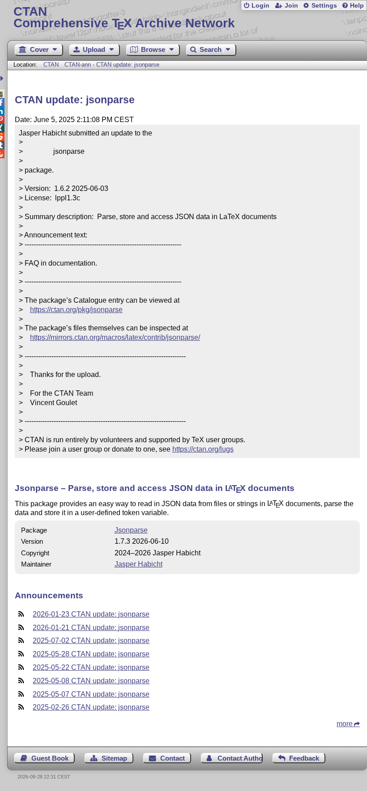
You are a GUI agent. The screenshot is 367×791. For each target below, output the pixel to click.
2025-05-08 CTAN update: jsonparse (91, 681)
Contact (172, 758)
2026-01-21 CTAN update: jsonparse (91, 627)
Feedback (304, 758)
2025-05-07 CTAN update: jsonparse (91, 694)
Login (260, 5)
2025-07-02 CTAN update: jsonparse (91, 640)
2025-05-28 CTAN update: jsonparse (91, 654)
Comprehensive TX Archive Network (124, 18)
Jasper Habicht (138, 564)
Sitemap (114, 758)
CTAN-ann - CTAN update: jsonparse (111, 64)
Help (357, 5)
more (345, 724)
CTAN (51, 64)
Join (291, 5)
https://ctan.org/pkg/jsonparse (76, 309)
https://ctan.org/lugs (203, 449)
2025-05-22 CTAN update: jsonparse (91, 667)
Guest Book (49, 758)
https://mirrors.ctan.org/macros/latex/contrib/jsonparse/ (115, 337)
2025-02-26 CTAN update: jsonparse (91, 707)
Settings (324, 5)
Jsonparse (131, 530)
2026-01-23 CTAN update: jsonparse (91, 614)
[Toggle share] (2, 78)
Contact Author (240, 758)
